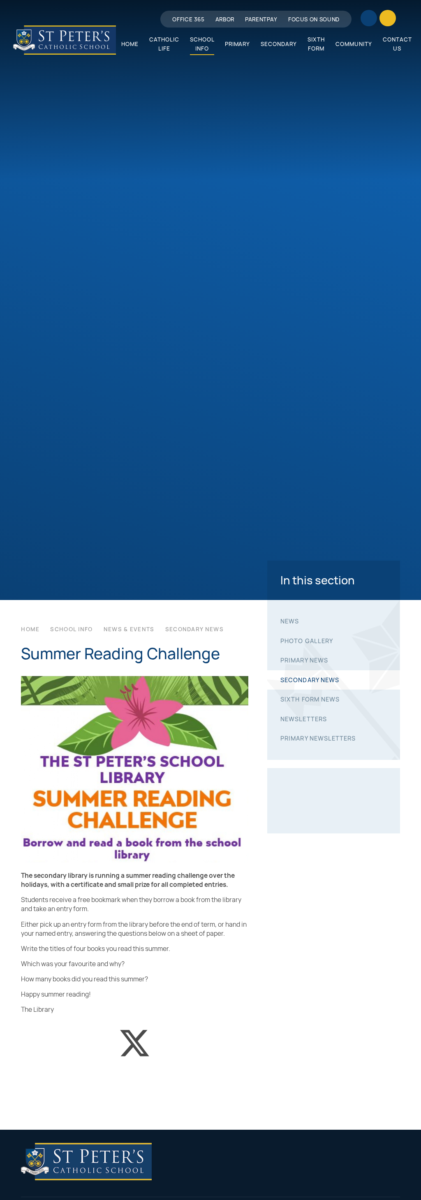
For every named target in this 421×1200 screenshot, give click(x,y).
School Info (71, 629)
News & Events (129, 629)
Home (30, 629)
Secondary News (194, 629)
